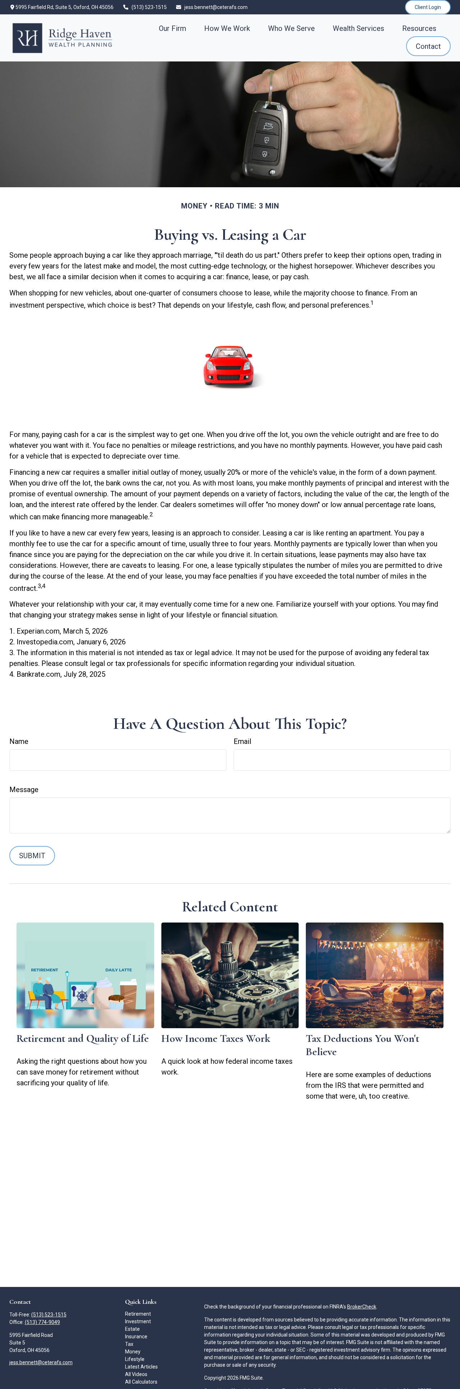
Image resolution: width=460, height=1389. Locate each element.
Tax (129, 1344)
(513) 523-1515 (149, 7)
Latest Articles (141, 1367)
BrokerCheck (361, 1307)
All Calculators (141, 1382)
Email (242, 741)
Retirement (138, 1314)
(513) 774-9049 (42, 1322)
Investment (138, 1321)
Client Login (428, 7)
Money (133, 1351)
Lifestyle (134, 1359)
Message (23, 789)
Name (18, 741)
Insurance (136, 1336)
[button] (172, 28)
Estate (132, 1329)
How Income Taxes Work (215, 1038)
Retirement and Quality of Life (83, 1038)
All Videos (136, 1374)
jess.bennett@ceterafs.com (216, 7)
